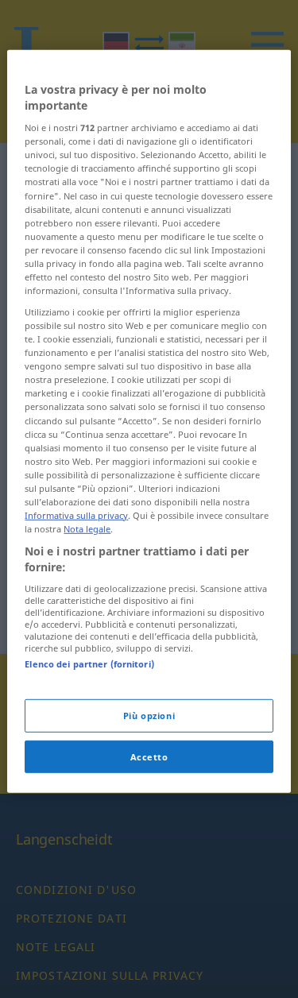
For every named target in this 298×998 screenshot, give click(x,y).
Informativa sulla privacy (76, 515)
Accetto (149, 756)
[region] (148, 421)
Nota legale (87, 529)
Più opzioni (149, 715)
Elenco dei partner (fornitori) (89, 664)
